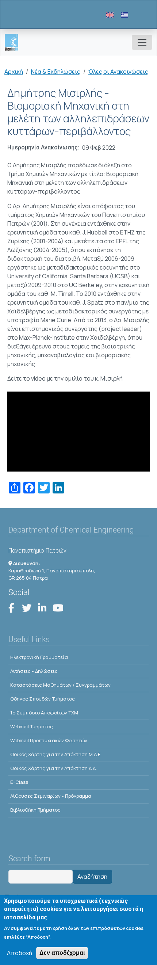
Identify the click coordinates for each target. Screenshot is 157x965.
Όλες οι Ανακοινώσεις (118, 72)
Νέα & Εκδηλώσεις (55, 72)
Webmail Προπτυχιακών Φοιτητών (48, 740)
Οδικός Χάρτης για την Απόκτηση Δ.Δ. (53, 768)
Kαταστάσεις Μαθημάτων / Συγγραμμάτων (60, 685)
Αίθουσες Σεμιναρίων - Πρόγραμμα (50, 796)
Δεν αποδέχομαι (62, 953)
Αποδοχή (19, 953)
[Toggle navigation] (142, 42)
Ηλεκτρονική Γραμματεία (39, 657)
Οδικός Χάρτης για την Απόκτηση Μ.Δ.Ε (55, 754)
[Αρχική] (14, 42)
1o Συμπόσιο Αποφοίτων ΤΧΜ (44, 712)
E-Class (19, 782)
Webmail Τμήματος (31, 726)
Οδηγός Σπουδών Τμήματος (42, 698)
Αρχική (13, 72)
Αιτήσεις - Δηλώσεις (34, 671)
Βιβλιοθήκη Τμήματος (35, 809)
